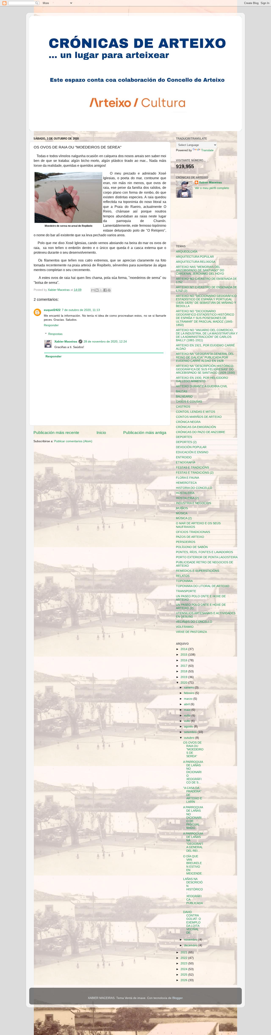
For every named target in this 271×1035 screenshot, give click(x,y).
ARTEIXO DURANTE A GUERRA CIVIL (202, 386)
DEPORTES (184, 437)
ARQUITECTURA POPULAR (195, 256)
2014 (184, 649)
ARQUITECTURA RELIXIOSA (195, 261)
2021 (184, 952)
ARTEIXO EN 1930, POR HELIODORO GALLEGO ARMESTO (202, 379)
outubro (189, 737)
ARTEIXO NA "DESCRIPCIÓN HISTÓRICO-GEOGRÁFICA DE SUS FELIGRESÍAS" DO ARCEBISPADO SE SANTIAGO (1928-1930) (205, 369)
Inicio (101, 432)
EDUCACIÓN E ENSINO (192, 452)
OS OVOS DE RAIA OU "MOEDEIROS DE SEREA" (193, 749)
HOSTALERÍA (185, 493)
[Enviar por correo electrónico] (93, 290)
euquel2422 (52, 310)
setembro (191, 732)
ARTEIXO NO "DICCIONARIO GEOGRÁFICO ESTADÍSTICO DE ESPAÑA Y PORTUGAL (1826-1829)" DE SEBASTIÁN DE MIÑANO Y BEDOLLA (206, 301)
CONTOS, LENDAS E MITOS (195, 411)
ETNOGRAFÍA (185, 462)
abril (187, 704)
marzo (188, 698)
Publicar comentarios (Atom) (73, 441)
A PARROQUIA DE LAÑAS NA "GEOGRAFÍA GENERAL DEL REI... (193, 842)
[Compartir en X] (101, 290)
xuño (187, 715)
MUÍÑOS (182, 508)
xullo (187, 721)
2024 (184, 969)
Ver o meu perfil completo (212, 188)
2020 (184, 682)
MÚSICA (181, 513)
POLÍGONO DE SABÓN (192, 547)
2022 (184, 957)
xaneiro (189, 687)
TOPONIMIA (184, 581)
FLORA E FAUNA (187, 477)
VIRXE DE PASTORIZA (191, 632)
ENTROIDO (184, 457)
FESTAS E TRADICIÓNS (192, 467)
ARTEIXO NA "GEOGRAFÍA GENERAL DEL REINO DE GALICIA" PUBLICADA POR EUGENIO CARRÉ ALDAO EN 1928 (205, 357)
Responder (51, 325)
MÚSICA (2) (184, 518)
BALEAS (181, 391)
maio (187, 709)
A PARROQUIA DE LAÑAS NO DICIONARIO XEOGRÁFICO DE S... (193, 772)
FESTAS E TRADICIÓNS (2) (195, 472)
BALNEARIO (184, 396)
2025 (184, 974)
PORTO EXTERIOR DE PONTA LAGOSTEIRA (207, 557)
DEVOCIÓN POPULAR (191, 447)
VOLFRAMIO (185, 626)
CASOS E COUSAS (189, 401)
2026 (184, 980)
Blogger (177, 998)
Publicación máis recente (56, 432)
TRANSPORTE (186, 591)
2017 (184, 665)
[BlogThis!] (97, 290)
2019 (184, 677)
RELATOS (182, 576)
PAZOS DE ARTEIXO (190, 536)
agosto (189, 726)
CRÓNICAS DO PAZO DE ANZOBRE (200, 432)
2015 (184, 654)
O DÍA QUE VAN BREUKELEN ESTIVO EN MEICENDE (192, 865)
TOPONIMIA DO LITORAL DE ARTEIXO (202, 586)
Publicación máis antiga (144, 432)
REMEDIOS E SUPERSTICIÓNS (197, 570)
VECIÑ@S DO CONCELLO (194, 621)
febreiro (189, 693)
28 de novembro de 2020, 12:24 (105, 341)
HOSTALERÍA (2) (187, 498)
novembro (191, 939)
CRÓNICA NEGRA (188, 422)
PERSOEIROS (185, 542)
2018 (184, 671)
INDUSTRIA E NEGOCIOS (193, 503)
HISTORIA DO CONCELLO (194, 488)
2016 (184, 660)
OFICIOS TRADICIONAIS (193, 532)
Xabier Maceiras (65, 341)
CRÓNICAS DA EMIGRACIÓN (196, 427)
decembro (191, 945)
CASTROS (183, 406)
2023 (184, 963)
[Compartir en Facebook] (105, 290)
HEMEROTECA (186, 482)
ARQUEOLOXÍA (186, 251)
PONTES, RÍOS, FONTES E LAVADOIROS (204, 552)
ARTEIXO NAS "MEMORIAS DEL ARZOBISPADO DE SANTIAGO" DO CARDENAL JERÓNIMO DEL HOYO (200, 270)
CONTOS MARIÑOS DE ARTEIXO (199, 416)
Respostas (55, 334)
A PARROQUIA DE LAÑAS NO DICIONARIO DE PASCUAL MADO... (193, 817)
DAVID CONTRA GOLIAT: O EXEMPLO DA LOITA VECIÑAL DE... (192, 922)
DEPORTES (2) (186, 442)
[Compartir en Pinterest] (109, 290)
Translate (207, 150)
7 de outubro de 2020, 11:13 (81, 310)
